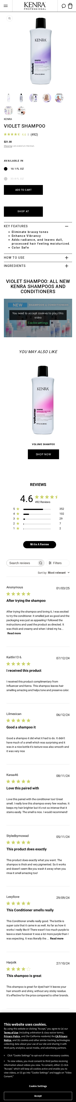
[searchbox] (22, 563)
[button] (5, 6)
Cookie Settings (38, 1086)
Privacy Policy (12, 1036)
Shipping (8, 146)
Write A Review (39, 544)
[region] (38, 1057)
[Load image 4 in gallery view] (46, 98)
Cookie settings (38, 322)
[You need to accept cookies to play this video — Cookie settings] (38, 318)
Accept (38, 1096)
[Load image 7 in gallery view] (21, 110)
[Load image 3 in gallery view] (34, 98)
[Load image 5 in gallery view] (59, 98)
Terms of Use (11, 1032)
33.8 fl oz (17, 178)
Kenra (8, 119)
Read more (14, 633)
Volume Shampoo (43, 444)
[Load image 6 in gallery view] (8, 110)
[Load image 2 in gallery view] (21, 98)
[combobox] (54, 572)
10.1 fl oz (17, 168)
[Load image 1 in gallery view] (8, 98)
